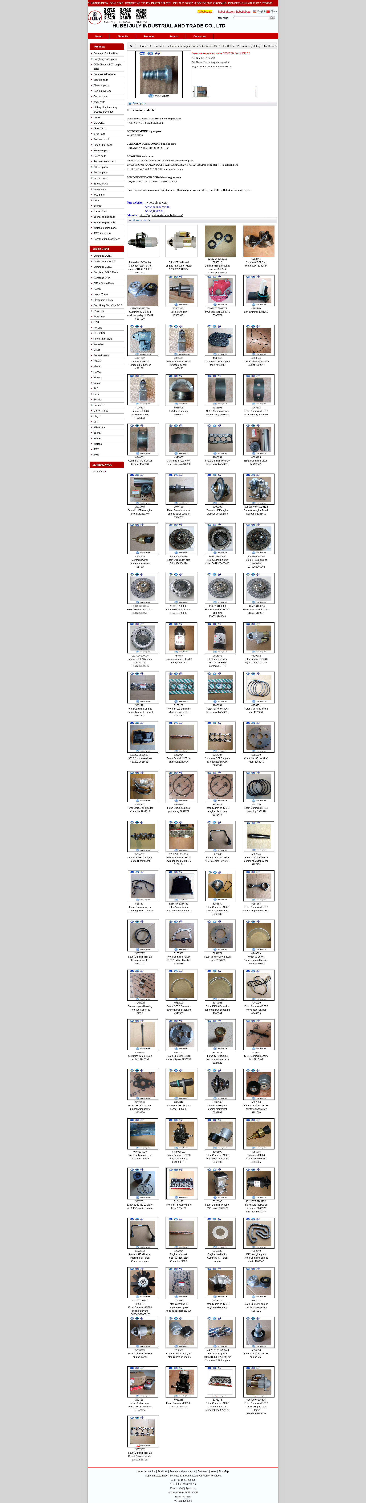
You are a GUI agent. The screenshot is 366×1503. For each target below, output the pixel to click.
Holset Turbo (101, 294)
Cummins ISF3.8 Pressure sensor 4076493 (140, 414)
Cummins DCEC (103, 255)
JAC (96, 388)
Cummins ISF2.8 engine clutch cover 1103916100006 (140, 662)
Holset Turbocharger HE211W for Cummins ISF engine (140, 1406)
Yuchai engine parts (104, 216)
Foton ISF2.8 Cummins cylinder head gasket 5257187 (179, 712)
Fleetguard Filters (103, 300)
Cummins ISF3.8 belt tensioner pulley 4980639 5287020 (140, 315)
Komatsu (99, 344)
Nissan (97, 366)
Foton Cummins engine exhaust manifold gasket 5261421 (140, 712)
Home (98, 36)
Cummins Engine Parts (106, 53)
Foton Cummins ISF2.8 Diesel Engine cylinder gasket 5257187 (140, 1456)
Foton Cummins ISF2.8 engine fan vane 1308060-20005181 (140, 1311)
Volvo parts (100, 189)
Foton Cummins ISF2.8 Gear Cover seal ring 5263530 (217, 910)
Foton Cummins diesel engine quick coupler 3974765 (178, 514)
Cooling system (102, 90)
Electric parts (101, 79)
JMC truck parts (102, 233)
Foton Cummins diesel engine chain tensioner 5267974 (256, 861)
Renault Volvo (101, 355)
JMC (96, 449)
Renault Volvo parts (104, 161)
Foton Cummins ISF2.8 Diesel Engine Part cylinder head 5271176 (217, 1406)
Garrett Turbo (101, 211)
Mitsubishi (99, 427)
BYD (96, 322)
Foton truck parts (103, 144)
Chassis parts (101, 85)
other (96, 454)
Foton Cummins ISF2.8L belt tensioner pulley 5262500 (256, 1109)
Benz (96, 200)
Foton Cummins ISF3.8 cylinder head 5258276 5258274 (179, 861)
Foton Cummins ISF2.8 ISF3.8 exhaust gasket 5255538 (179, 960)
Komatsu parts (102, 150)
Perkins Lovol (101, 139)
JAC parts (99, 194)
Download (203, 1471)
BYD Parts (99, 133)
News (213, 1471)
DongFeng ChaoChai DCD (108, 305)
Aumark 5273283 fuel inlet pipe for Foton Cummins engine (140, 1258)
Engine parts (101, 96)
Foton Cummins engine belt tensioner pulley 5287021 (256, 1307)
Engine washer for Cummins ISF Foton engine (217, 1258)
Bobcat (97, 372)
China (273, 11)
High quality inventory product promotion (105, 109)
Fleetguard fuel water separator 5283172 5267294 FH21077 (256, 1208)
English (261, 11)
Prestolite (99, 405)
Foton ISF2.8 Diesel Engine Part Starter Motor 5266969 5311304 (179, 266)
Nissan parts (101, 178)
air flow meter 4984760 (256, 312)
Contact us (199, 36)
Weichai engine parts (105, 227)
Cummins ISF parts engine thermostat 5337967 (217, 1109)
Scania (97, 205)
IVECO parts (101, 167)
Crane (97, 117)
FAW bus (99, 311)
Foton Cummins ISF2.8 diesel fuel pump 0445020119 (179, 1158)
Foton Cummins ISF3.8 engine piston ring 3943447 (217, 811)
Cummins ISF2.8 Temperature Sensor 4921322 (140, 365)
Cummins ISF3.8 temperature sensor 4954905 (256, 1158)
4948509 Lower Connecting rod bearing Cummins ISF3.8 (256, 960)
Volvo (97, 383)
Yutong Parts (101, 183)
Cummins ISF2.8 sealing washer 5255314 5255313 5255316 (217, 269)
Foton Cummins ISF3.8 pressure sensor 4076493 (179, 365)
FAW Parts (100, 128)
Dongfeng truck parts (105, 59)
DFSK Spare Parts (104, 283)
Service (173, 36)
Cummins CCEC (103, 266)
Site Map (223, 17)
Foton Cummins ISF (105, 261)
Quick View (98, 471)
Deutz (97, 349)
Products (149, 36)
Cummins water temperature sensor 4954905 (140, 563)
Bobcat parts (101, 172)
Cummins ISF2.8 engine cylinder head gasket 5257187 (217, 762)
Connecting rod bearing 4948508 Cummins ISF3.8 (140, 1010)
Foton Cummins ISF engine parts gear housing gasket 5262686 (179, 1307)
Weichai (98, 443)
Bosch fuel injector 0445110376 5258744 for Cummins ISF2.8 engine (217, 1357)
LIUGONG (99, 122)
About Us (122, 36)
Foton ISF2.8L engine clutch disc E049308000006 (256, 563)
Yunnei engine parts (104, 222)
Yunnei (97, 438)
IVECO (97, 360)
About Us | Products (156, 1471)
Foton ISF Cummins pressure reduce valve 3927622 (217, 1059)
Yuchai (97, 432)
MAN (96, 421)
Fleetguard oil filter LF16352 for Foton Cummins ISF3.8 (217, 662)
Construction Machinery (107, 239)
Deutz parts (100, 156)
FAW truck (99, 316)
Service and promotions (182, 1471)
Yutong (97, 377)
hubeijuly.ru (243, 11)
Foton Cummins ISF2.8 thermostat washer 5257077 (140, 960)
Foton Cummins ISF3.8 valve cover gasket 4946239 (256, 1010)
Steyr (97, 416)
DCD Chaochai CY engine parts (108, 66)
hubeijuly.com (226, 11)
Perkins (98, 327)
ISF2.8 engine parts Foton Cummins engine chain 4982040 (256, 1258)
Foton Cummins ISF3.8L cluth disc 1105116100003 (217, 613)
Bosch (97, 289)
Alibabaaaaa (204, 11)
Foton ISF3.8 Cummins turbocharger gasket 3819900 (140, 1109)
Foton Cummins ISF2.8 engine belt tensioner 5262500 (217, 1158)
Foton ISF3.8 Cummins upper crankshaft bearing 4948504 (217, 1010)
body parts (99, 102)
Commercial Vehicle (105, 74)
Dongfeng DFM (102, 277)
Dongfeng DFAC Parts (106, 272)
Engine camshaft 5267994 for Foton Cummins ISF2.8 (178, 1258)
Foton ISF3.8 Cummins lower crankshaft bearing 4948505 (179, 1010)
